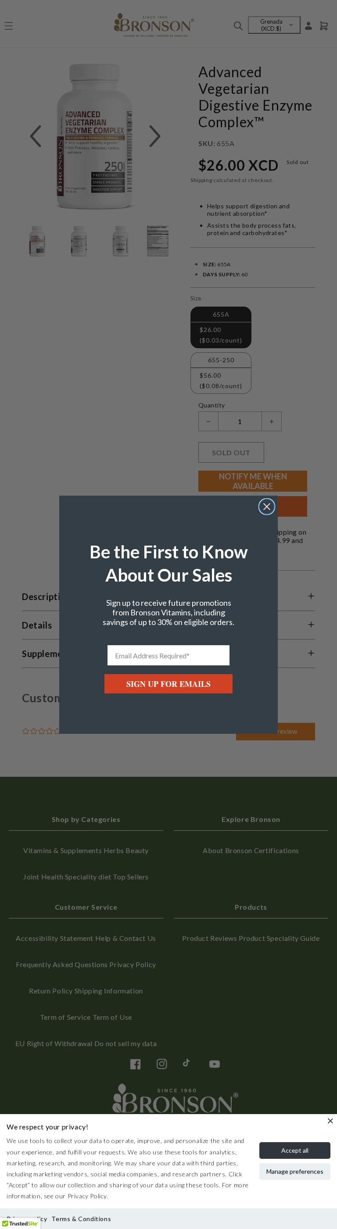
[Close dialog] (266, 506)
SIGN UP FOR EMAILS (168, 684)
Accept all (294, 1150)
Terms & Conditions (81, 1218)
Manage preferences (294, 1171)
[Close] (330, 1120)
